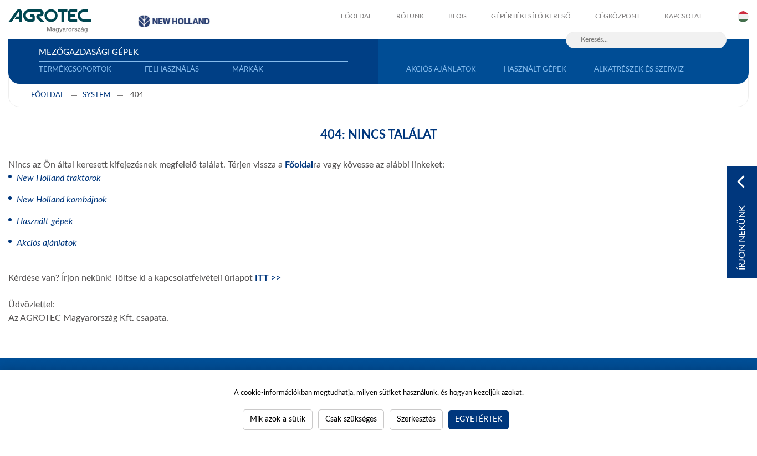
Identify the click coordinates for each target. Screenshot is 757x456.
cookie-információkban (277, 393)
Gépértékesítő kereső (531, 16)
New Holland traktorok (59, 178)
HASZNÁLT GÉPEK (535, 69)
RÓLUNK (410, 16)
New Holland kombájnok (62, 199)
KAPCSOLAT (683, 16)
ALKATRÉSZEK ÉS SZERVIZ (639, 69)
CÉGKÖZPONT (617, 16)
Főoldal (47, 95)
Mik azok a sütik (277, 419)
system (96, 95)
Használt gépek (45, 221)
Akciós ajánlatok (47, 243)
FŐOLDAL (356, 16)
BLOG (457, 16)
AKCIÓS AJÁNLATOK (441, 69)
